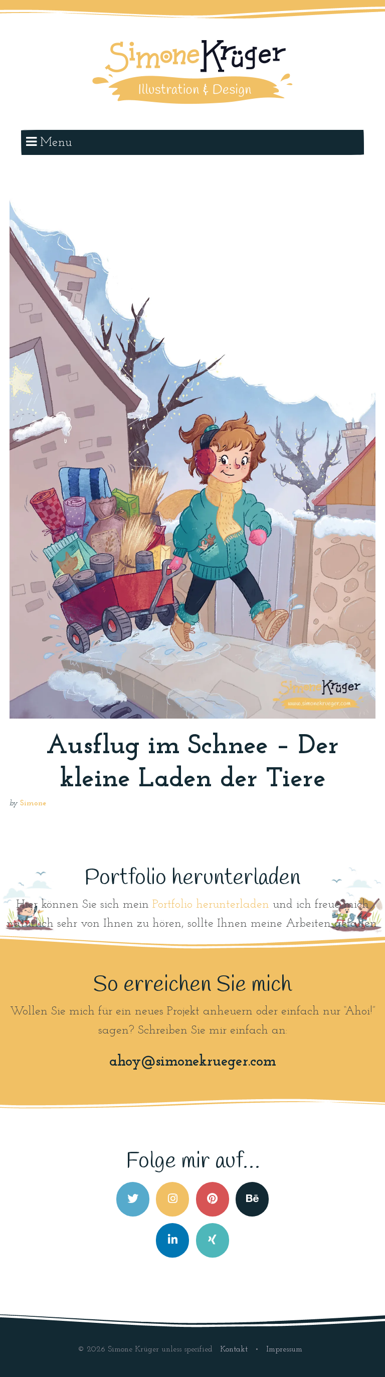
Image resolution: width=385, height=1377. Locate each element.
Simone (33, 803)
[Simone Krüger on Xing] (212, 1240)
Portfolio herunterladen (210, 905)
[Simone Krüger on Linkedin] (172, 1240)
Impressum (284, 1349)
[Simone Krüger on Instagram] (172, 1199)
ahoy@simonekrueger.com (192, 1062)
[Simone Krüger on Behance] (252, 1199)
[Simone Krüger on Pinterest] (212, 1199)
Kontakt (235, 1349)
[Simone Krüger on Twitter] (132, 1199)
